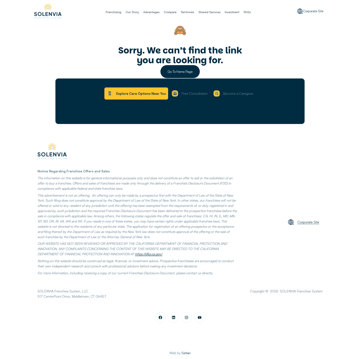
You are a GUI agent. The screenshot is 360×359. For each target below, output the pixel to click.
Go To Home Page (180, 72)
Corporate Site (313, 11)
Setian (186, 353)
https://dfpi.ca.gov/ (148, 254)
